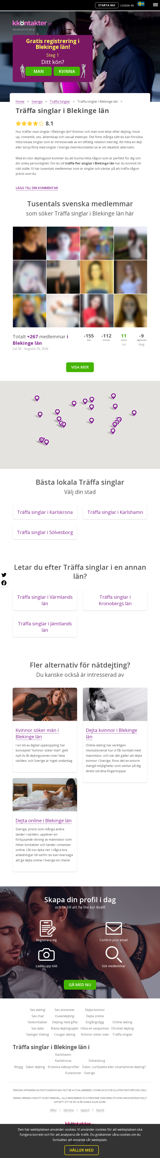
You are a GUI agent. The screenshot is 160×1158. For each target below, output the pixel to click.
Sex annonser (65, 1010)
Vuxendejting (64, 1016)
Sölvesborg (97, 1060)
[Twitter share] (4, 575)
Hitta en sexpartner (95, 1028)
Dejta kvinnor (95, 1010)
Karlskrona (63, 1060)
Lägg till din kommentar (37, 188)
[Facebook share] (4, 583)
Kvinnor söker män (95, 1034)
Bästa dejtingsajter (65, 1028)
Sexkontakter (37, 1022)
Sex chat (38, 1016)
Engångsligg (95, 1022)
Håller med (81, 1150)
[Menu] (155, 4)
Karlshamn (63, 1054)
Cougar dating (64, 1034)
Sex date (37, 1028)
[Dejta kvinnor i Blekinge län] (115, 704)
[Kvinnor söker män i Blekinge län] (45, 704)
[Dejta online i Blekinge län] (45, 794)
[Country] (141, 4)
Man (39, 71)
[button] (90, 407)
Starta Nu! (106, 5)
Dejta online (95, 1016)
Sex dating (37, 1010)
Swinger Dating (37, 1034)
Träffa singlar (122, 1034)
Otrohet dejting (122, 1028)
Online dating (122, 1022)
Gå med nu (80, 984)
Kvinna (67, 71)
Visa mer (80, 367)
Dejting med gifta (64, 1022)
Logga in (127, 5)
